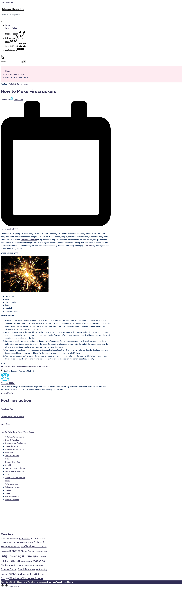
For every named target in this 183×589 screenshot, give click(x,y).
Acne (3, 538)
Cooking (44, 547)
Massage (39, 561)
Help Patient (6, 561)
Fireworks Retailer (29, 240)
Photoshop (7, 565)
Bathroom (23, 542)
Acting (7, 538)
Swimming (42, 569)
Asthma (41, 538)
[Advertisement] (24, 518)
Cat (18, 547)
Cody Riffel (8, 383)
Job (31, 561)
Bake (3, 542)
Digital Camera (28, 551)
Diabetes (14, 551)
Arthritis (34, 538)
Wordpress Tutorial (32, 578)
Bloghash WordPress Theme (60, 582)
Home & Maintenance (14, 471)
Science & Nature (12, 487)
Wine (7, 578)
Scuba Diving (9, 569)
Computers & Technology (16, 443)
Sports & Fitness (12, 496)
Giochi (8, 465)
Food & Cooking (12, 455)
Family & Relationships (15, 449)
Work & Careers (12, 500)
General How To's (12, 462)
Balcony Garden (12, 542)
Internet (27, 561)
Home (15, 561)
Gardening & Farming (22, 556)
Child (22, 547)
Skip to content (7, 2)
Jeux (7, 474)
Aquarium (24, 538)
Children (29, 546)
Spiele (7, 493)
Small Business (26, 569)
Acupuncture (14, 538)
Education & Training (14, 446)
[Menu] (2, 21)
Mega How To (13, 9)
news (7, 481)
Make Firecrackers (42, 366)
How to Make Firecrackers (23, 366)
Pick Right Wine (19, 565)
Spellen (8, 490)
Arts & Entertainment (18, 84)
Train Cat (34, 574)
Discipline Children (42, 551)
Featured (9, 452)
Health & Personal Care (15, 468)
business (30, 542)
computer (38, 547)
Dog (4, 556)
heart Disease (41, 556)
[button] (22, 62)
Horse (21, 561)
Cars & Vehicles (12, 440)
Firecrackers (6, 366)
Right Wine (30, 565)
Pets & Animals (11, 484)
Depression (5, 551)
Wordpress (15, 578)
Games (8, 459)
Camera (13, 546)
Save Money (38, 565)
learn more (88, 246)
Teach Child (14, 574)
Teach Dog (25, 574)
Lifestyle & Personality (15, 478)
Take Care (4, 574)
